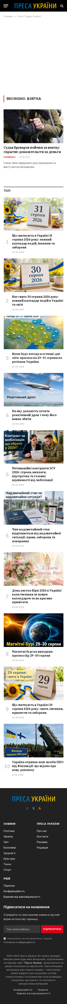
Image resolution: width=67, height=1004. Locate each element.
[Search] (61, 6)
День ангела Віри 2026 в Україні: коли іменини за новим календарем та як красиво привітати (37, 596)
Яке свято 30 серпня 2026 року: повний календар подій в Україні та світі (37, 300)
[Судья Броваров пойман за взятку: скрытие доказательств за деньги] (33, 126)
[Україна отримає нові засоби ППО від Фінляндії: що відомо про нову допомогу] (33, 740)
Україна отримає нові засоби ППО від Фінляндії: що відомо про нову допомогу (37, 766)
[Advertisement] (33, 56)
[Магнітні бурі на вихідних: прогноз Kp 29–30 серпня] (33, 630)
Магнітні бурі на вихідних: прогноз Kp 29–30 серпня (32, 653)
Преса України (33, 962)
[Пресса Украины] (35, 6)
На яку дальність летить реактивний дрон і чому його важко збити (34, 415)
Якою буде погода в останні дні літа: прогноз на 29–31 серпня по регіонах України (37, 357)
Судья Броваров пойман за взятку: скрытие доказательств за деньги (32, 149)
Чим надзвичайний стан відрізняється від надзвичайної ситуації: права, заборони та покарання (36, 535)
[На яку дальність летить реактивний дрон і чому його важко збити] (33, 390)
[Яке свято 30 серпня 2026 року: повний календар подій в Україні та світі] (33, 275)
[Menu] (6, 6)
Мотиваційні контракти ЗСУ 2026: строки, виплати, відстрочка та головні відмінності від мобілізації (34, 474)
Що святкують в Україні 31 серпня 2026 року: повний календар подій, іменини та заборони (33, 241)
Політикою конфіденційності (19, 942)
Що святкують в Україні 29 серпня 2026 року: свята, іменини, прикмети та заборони (37, 708)
